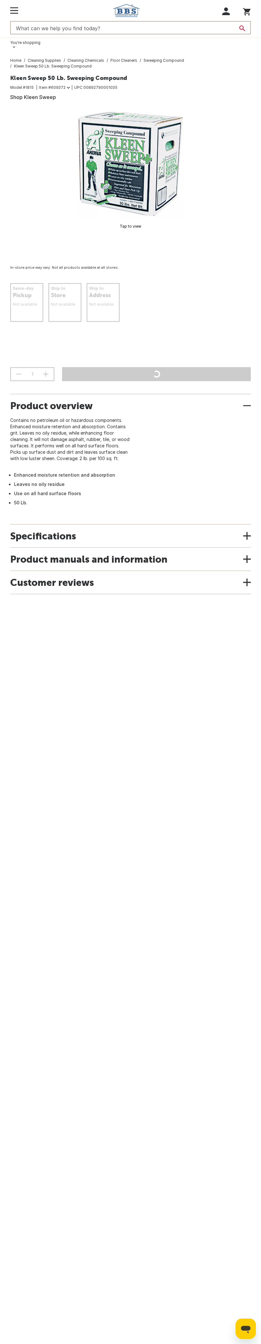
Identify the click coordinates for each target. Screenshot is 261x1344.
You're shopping (25, 42)
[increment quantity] (46, 374)
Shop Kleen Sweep (33, 97)
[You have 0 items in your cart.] (247, 11)
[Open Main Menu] (14, 10)
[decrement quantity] (19, 374)
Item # (52, 87)
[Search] (242, 28)
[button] (226, 11)
